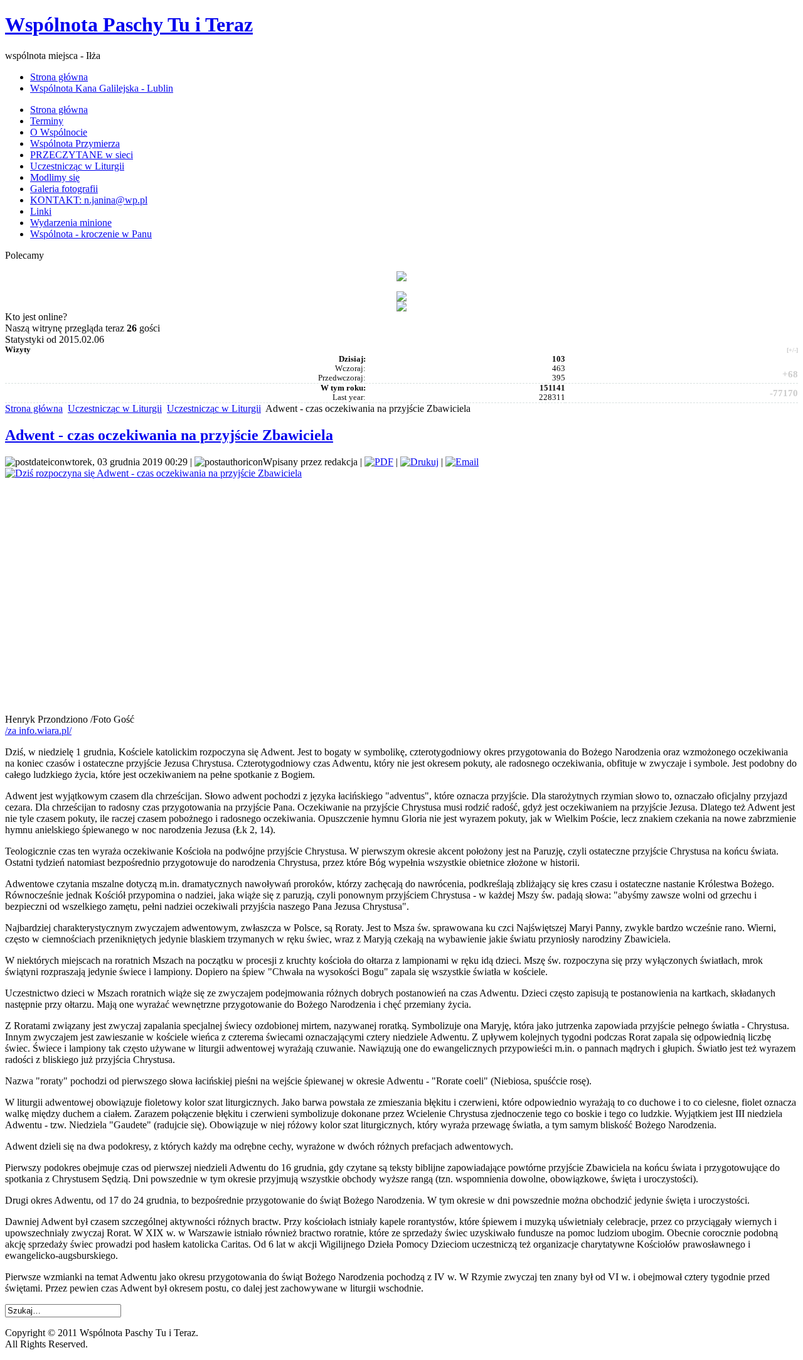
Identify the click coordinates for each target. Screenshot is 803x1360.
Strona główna (34, 408)
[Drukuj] (419, 461)
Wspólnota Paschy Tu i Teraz (129, 24)
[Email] (462, 461)
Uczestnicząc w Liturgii (115, 408)
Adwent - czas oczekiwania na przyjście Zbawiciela (169, 435)
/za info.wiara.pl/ (38, 730)
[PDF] (378, 461)
